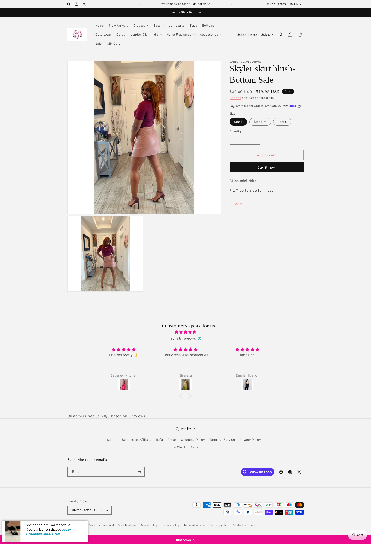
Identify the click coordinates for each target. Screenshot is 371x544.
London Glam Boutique (93, 525)
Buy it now (266, 167)
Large (282, 121)
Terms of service (194, 525)
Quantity (236, 131)
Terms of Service (222, 439)
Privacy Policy (250, 439)
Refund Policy (166, 439)
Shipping (235, 97)
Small (238, 121)
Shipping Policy (193, 439)
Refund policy (149, 525)
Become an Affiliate (136, 439)
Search (112, 439)
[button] (185, 539)
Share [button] (238, 203)
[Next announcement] (231, 4)
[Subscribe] (139, 472)
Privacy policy (171, 525)
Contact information (245, 525)
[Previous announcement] (139, 4)
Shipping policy (219, 525)
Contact (196, 447)
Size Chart (177, 447)
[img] (185, 332)
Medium (260, 121)
